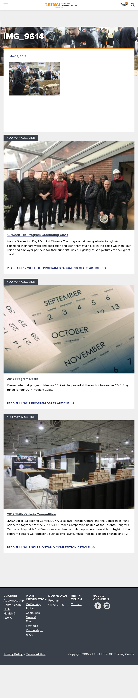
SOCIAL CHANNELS (101, 597)
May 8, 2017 (17, 56)
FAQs (29, 634)
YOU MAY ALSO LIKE (21, 137)
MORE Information (35, 597)
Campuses (33, 613)
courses (11, 595)
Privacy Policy (13, 654)
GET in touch (76, 597)
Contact (76, 604)
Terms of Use (35, 654)
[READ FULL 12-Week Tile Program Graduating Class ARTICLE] (69, 185)
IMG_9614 (23, 36)
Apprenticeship (14, 600)
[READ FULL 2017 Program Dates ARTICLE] (69, 329)
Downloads (57, 595)
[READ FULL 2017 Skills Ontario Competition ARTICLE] (69, 464)
